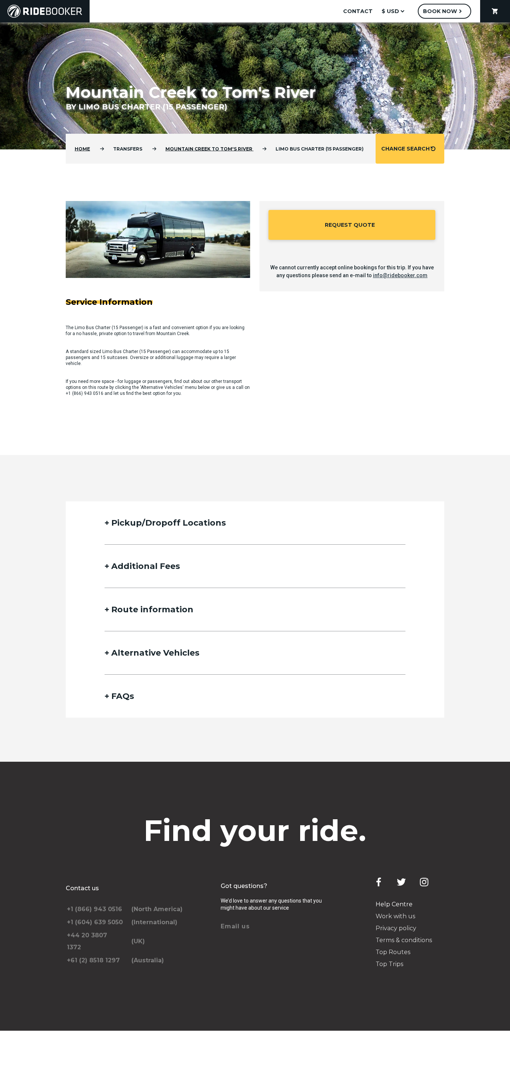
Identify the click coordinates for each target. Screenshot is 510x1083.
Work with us (395, 916)
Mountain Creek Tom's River (209, 149)
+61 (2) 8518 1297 (93, 960)
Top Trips (389, 964)
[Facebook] (378, 882)
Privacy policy (396, 928)
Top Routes (393, 952)
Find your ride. (255, 830)
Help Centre (394, 904)
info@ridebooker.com (400, 275)
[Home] (45, 11)
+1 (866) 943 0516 (84, 393)
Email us (235, 926)
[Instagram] (424, 882)
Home (82, 149)
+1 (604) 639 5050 (95, 922)
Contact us (82, 888)
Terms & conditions (404, 940)
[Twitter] (401, 882)
